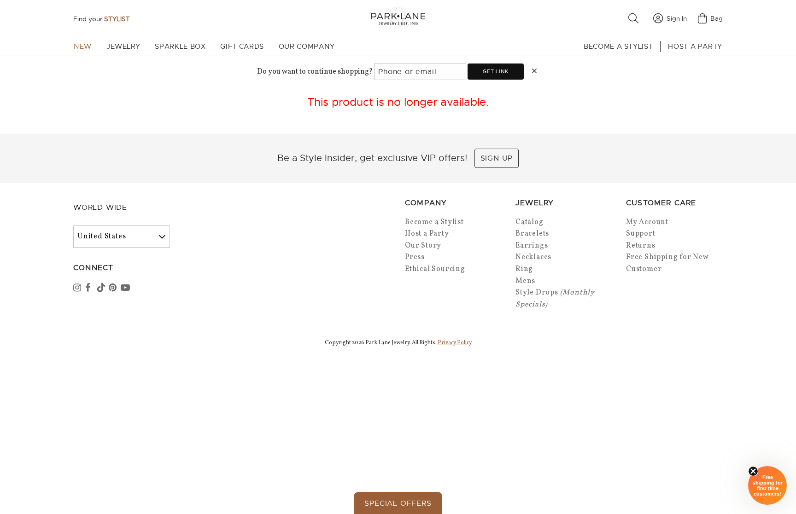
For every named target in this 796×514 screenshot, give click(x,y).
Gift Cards (241, 46)
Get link (495, 71)
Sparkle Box (180, 46)
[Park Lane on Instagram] (78, 288)
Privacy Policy (455, 343)
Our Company (307, 46)
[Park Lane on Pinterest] (114, 288)
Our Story (423, 246)
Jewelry (123, 46)
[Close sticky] (753, 471)
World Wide (100, 207)
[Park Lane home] (398, 18)
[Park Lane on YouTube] (126, 288)
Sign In (677, 18)
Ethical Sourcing (435, 269)
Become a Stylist (618, 46)
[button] (635, 18)
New (83, 46)
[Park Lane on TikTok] (102, 288)
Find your (101, 19)
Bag (716, 18)
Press (415, 257)
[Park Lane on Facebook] (90, 288)
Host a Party (695, 46)
